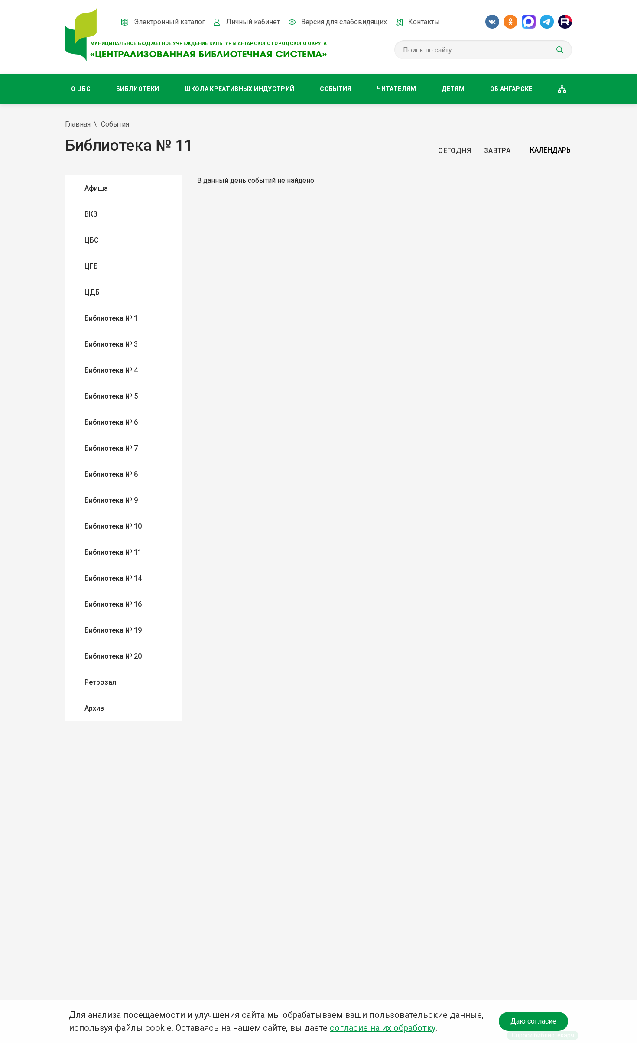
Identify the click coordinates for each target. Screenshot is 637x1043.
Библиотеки (137, 88)
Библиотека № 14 (113, 578)
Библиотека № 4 (111, 370)
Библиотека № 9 (111, 500)
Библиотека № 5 (111, 396)
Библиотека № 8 (111, 474)
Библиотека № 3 (111, 344)
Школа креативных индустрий (239, 88)
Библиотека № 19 (113, 630)
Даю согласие (533, 1021)
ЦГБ (91, 266)
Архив (94, 708)
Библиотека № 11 (113, 552)
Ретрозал (100, 682)
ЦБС (91, 240)
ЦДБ (92, 292)
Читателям (396, 88)
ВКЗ (91, 214)
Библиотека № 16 (113, 604)
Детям (453, 88)
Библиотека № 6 (111, 422)
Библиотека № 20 (113, 656)
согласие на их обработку (383, 1028)
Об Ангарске (511, 88)
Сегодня (454, 150)
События (335, 88)
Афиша (96, 188)
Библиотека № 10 (113, 526)
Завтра (497, 150)
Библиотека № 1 (111, 318)
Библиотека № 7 (111, 448)
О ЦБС (81, 88)
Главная (78, 124)
